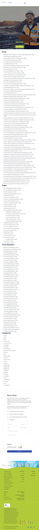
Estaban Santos (7, 258)
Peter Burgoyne (7, 265)
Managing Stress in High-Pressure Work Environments (14, 156)
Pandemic (6, 374)
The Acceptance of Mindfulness (10, 102)
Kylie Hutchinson (7, 247)
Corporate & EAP (9, 217)
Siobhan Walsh (7, 271)
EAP (5, 195)
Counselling (6, 345)
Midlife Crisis (6, 368)
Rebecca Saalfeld (7, 263)
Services (22, 477)
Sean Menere (6, 251)
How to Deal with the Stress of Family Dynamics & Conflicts (15, 165)
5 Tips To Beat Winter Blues (9, 60)
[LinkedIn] (31, 527)
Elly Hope (6, 324)
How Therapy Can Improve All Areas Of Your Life (13, 181)
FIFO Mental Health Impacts (9, 150)
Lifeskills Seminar (9, 212)
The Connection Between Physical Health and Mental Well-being (16, 172)
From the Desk (7, 92)
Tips (5, 383)
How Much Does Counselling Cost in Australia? (13, 121)
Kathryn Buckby (7, 269)
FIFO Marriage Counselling (9, 56)
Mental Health (6, 366)
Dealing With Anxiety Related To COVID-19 (12, 136)
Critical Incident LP (7, 201)
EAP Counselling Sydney (8, 190)
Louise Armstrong (7, 283)
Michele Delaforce (7, 282)
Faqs (5, 233)
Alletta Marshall (7, 222)
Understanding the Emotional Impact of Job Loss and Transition (16, 167)
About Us (22, 475)
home (5, 361)
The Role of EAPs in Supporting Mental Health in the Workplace (16, 149)
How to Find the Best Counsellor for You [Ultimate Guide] (15, 118)
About (5, 237)
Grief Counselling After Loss (9, 138)
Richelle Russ (6, 289)
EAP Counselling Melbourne (9, 188)
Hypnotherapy (7, 365)
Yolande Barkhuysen (8, 314)
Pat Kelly (5, 291)
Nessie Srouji (6, 302)
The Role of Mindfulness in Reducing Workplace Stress (14, 169)
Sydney (33, 473)
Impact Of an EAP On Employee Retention (12, 134)
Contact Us (6, 235)
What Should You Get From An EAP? (11, 129)
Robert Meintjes (7, 274)
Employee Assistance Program (10, 350)
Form (5, 241)
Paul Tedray (6, 278)
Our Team (8, 239)
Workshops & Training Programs (12, 213)
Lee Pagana (6, 331)
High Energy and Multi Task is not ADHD (11, 58)
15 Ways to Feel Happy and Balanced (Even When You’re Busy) (16, 78)
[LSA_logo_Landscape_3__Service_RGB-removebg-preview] (6, 3)
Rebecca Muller (7, 320)
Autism (5, 335)
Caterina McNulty (7, 305)
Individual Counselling (10, 221)
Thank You (6, 206)
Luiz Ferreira (6, 256)
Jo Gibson (6, 294)
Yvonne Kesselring (7, 309)
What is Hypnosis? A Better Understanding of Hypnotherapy (15, 89)
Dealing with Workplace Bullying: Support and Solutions (14, 161)
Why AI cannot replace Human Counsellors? (12, 183)
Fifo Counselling (7, 356)
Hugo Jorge (6, 322)
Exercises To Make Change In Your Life (11, 74)
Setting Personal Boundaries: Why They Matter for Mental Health (16, 176)
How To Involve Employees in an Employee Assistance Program (16, 132)
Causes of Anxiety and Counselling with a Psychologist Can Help (16, 139)
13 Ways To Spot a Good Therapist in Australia (13, 103)
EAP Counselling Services (9, 210)
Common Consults (7, 343)
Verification (9, 444)
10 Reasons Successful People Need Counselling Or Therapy (15, 119)
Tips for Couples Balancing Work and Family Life (13, 163)
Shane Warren (7, 262)
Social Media (6, 376)
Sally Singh (6, 307)
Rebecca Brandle (7, 254)
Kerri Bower (6, 285)
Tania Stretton (6, 298)
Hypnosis (6, 363)
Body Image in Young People (9, 80)
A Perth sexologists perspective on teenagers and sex (14, 141)
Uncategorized (7, 385)
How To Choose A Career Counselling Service (12, 123)
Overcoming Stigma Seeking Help (10, 174)
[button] (25, 3)
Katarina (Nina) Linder (8, 249)
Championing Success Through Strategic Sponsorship (14, 152)
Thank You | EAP (7, 197)
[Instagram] (33, 527)
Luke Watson (6, 311)
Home (5, 242)
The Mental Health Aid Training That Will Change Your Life (15, 107)
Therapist (6, 381)
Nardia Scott (6, 325)
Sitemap (5, 208)
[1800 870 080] (8, 420)
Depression (6, 346)
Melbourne (33, 475)
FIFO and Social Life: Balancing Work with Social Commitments (16, 158)
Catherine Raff (7, 313)
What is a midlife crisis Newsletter (10, 76)
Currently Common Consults (9, 62)
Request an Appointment (9, 193)
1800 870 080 (11, 419)
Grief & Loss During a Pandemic (10, 100)
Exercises (6, 352)
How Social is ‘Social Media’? (9, 91)
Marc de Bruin (6, 276)
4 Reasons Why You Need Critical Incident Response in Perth (15, 143)
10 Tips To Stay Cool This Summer (10, 72)
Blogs (5, 339)
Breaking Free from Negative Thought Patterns (13, 180)
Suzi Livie (5, 300)
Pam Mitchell (6, 267)
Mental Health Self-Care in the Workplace (12, 170)
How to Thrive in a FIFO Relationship (11, 105)
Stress (5, 377)
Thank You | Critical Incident (9, 199)
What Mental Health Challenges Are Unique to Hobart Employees (16, 54)
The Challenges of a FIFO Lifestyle (10, 145)
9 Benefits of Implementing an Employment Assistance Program (16, 113)
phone (13, 406)
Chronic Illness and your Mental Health (11, 83)
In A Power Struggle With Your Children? (11, 109)
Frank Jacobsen (7, 296)
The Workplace (7, 379)
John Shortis (6, 293)
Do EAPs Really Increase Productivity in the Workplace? (14, 127)
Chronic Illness (7, 341)
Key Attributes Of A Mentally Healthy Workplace (13, 98)
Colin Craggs (6, 304)
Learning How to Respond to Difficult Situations (13, 147)
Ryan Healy (6, 273)
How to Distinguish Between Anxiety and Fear (12, 111)
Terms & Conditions (8, 228)
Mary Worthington (7, 329)
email (17, 406)
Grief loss (6, 357)
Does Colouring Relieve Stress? (10, 71)
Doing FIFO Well (7, 63)
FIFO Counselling (9, 219)
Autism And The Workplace (9, 82)
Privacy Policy (6, 230)
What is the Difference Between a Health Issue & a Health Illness (16, 94)
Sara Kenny (6, 318)
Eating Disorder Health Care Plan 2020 (11, 96)
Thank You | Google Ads (8, 202)
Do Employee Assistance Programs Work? (12, 125)
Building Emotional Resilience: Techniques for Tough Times (15, 154)
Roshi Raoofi (6, 253)
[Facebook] (28, 527)
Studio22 (14, 528)
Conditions (6, 204)
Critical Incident (9, 215)
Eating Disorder (7, 348)
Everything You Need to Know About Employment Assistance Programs (17, 114)
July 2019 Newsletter (8, 87)
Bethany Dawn (7, 287)
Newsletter (6, 372)
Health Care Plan (7, 359)
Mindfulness (6, 370)
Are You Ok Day (7, 69)
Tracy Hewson (6, 316)
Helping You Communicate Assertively (11, 67)
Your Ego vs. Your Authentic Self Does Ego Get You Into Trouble (16, 178)
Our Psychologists (7, 224)
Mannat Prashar (7, 327)
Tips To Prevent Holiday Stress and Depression (13, 65)
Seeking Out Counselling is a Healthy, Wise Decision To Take (15, 85)
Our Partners (6, 226)
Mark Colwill (6, 280)
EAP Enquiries (6, 191)
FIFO (5, 354)
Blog (5, 232)
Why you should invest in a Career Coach (12, 130)
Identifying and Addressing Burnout (11, 160)
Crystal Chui (6, 260)
